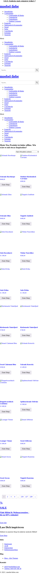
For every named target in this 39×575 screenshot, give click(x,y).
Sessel (6, 27)
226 (22, 497)
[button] (19, 39)
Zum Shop (6, 185)
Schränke (7, 33)
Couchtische (8, 31)
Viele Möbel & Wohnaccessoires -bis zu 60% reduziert (14, 513)
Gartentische (13, 17)
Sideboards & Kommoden (13, 25)
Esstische (7, 23)
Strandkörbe (8, 11)
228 (31, 497)
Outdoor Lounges (15, 21)
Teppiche (7, 35)
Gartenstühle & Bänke (16, 15)
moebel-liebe (9, 6)
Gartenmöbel (8, 13)
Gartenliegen (13, 19)
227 (26, 497)
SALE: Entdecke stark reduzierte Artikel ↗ (19, 1)
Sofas (6, 29)
